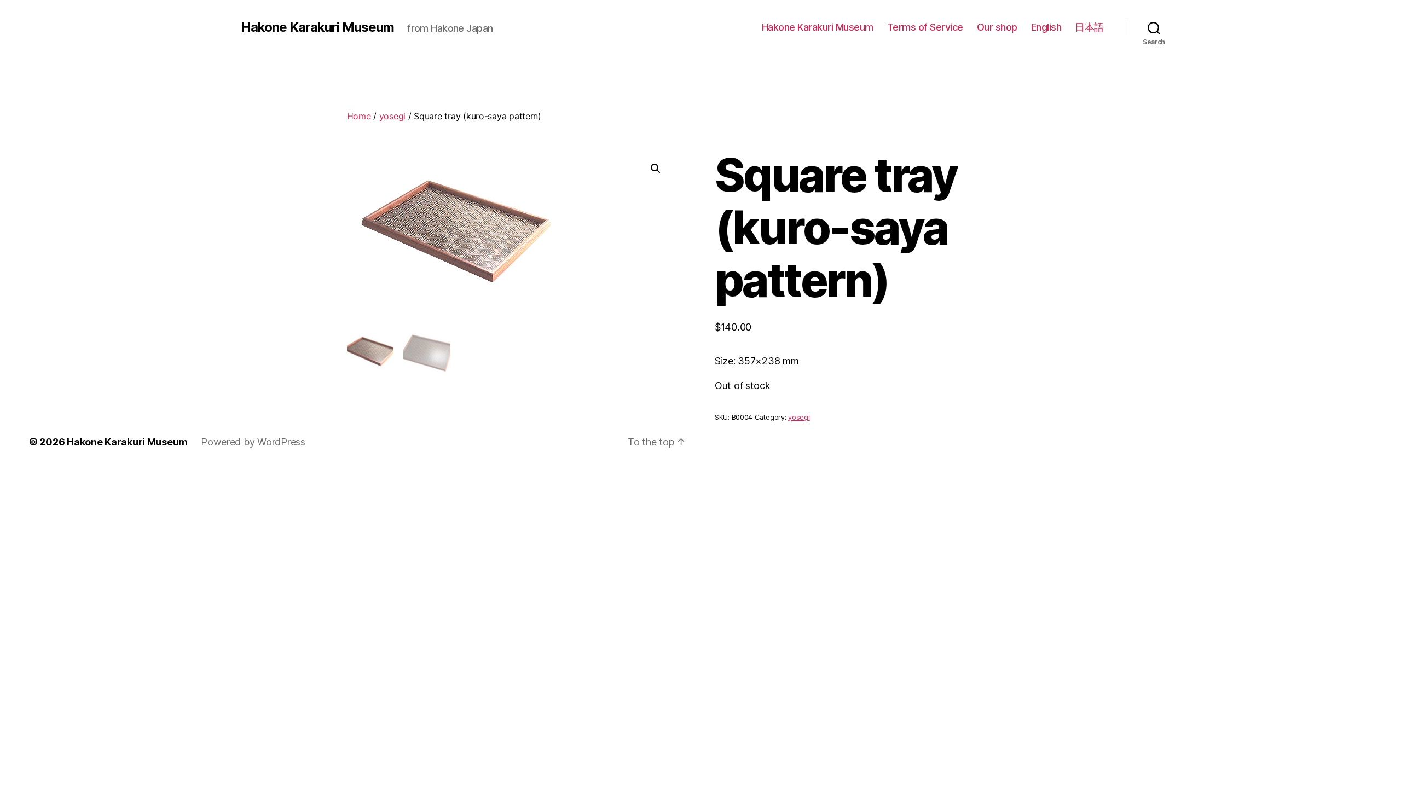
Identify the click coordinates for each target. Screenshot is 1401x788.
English (1046, 27)
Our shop (997, 27)
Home (359, 116)
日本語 (1089, 27)
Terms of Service (925, 27)
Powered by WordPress (253, 442)
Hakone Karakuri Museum (317, 27)
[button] (655, 168)
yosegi (392, 116)
